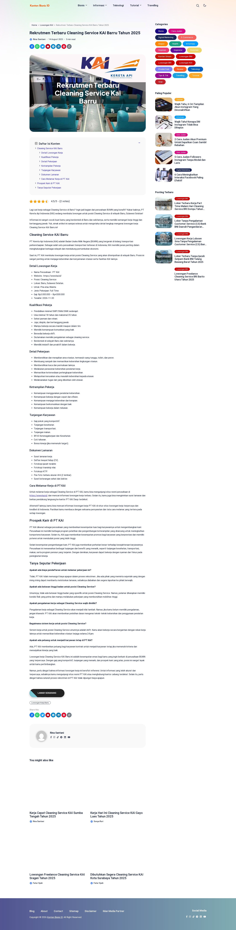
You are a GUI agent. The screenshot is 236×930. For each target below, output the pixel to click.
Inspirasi (162, 50)
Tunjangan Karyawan (51, 170)
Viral (160, 82)
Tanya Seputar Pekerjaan (49, 187)
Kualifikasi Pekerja (49, 157)
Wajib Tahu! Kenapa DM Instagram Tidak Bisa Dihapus (187, 124)
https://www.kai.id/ (39, 495)
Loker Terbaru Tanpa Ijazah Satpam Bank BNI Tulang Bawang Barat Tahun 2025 (190, 259)
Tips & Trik (163, 75)
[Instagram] (54, 736)
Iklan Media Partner (113, 911)
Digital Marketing (165, 37)
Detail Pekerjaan (49, 161)
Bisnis (81, 5)
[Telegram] (61, 736)
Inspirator (178, 50)
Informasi (98, 5)
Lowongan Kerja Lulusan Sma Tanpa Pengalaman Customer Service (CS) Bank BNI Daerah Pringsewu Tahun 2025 (190, 241)
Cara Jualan (177, 31)
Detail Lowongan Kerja (52, 152)
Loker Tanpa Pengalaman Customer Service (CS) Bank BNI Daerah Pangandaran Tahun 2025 (190, 223)
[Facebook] (51, 736)
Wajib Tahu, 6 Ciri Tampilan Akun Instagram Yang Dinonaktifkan (189, 107)
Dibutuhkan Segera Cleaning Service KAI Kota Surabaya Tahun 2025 (116, 876)
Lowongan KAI (185, 63)
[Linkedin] (65, 736)
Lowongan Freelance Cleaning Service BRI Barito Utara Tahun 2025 (190, 276)
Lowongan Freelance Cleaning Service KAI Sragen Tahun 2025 (57, 876)
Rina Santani (57, 732)
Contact (58, 911)
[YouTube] (69, 736)
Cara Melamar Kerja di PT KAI (55, 179)
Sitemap (74, 911)
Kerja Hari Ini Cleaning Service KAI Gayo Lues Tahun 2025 (116, 814)
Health (175, 44)
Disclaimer (91, 911)
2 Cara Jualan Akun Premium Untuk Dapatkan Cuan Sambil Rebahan (190, 142)
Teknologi (118, 5)
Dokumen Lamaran (50, 174)
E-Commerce (187, 37)
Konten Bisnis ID (55, 917)
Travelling (152, 5)
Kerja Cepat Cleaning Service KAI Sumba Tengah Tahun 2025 (56, 814)
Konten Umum (164, 56)
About (44, 911)
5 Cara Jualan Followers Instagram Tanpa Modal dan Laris (190, 159)
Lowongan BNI (185, 56)
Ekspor (161, 44)
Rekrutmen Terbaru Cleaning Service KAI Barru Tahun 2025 (85, 32)
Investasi (194, 50)
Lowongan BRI (164, 63)
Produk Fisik (163, 69)
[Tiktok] (57, 736)
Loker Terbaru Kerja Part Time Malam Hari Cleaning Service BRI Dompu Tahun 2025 (189, 206)
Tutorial (134, 5)
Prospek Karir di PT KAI (48, 183)
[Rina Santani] (43, 735)
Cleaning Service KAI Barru (49, 148)
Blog (32, 911)
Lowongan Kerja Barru (40, 703)
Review (180, 69)
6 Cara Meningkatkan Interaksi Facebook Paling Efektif (189, 177)
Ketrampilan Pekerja (51, 166)
